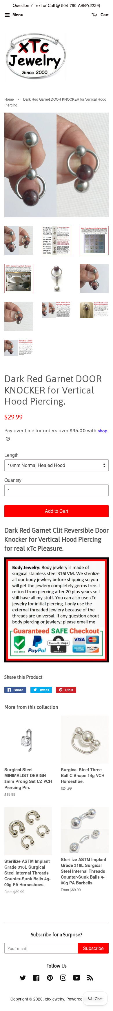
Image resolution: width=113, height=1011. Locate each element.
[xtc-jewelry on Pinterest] (50, 979)
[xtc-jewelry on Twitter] (23, 979)
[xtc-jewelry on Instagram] (63, 979)
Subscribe (93, 948)
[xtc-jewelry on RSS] (90, 979)
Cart (104, 15)
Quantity (12, 480)
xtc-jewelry (54, 999)
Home (9, 99)
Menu (17, 15)
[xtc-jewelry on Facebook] (36, 979)
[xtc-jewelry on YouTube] (76, 979)
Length (11, 455)
